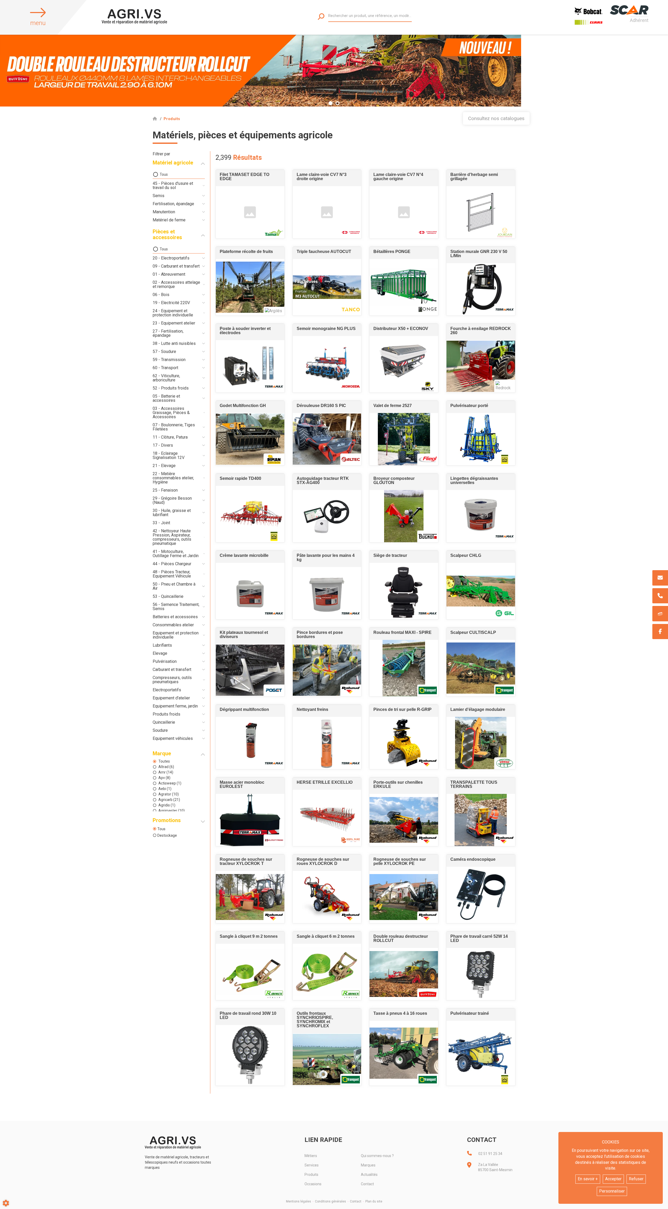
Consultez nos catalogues (496, 118)
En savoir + (588, 1178)
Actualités (369, 1174)
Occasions (313, 1184)
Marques (368, 1165)
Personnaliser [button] (612, 1191)
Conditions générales (330, 1201)
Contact (367, 1184)
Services (312, 1165)
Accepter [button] (613, 1178)
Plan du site (373, 1201)
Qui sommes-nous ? (377, 1156)
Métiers (311, 1156)
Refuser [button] (636, 1178)
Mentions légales (298, 1201)
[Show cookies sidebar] (6, 1203)
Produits (311, 1174)
